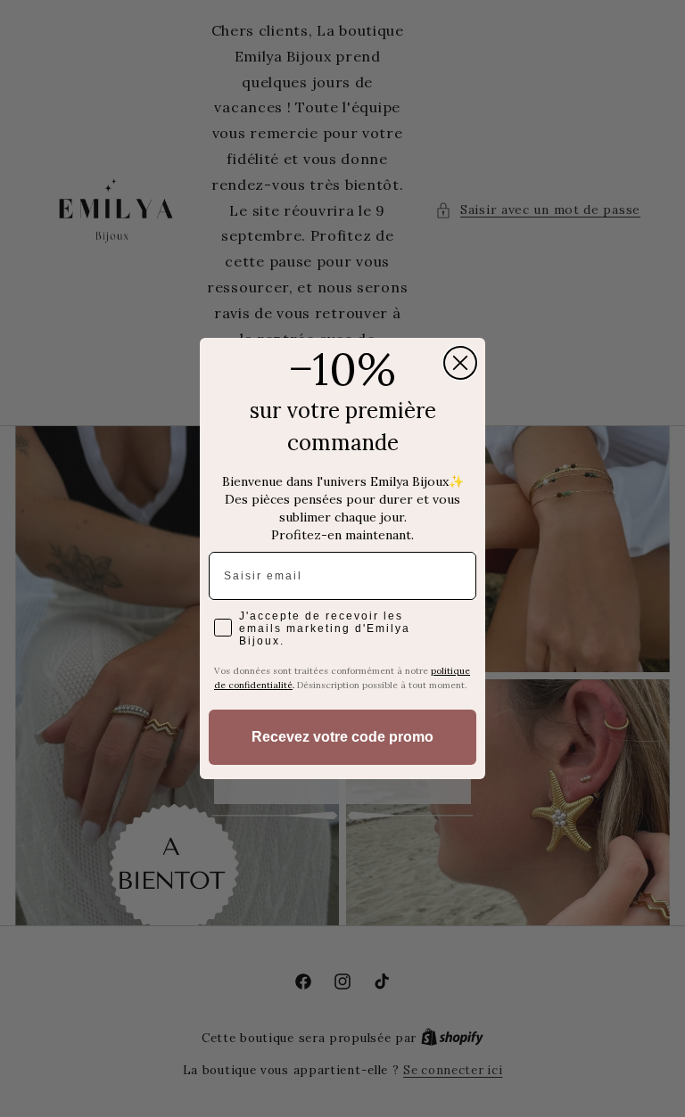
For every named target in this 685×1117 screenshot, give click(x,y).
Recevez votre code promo (342, 736)
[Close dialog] (460, 363)
